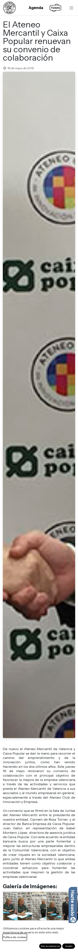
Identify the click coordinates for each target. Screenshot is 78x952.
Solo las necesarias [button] (50, 946)
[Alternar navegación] (71, 8)
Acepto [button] (68, 946)
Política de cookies (14, 937)
